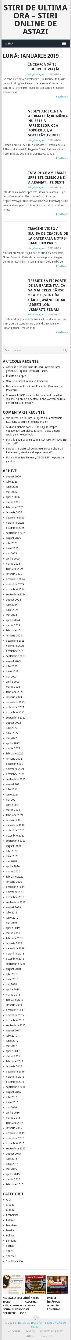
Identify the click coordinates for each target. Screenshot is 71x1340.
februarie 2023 (14, 691)
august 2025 (13, 538)
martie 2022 (13, 748)
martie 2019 (13, 933)
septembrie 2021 (16, 779)
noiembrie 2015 (15, 1138)
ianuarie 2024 (14, 635)
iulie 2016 (11, 1097)
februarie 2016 (14, 1122)
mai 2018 (11, 984)
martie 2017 (13, 1056)
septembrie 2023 (16, 656)
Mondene (11, 1225)
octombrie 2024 (15, 589)
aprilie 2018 (13, 989)
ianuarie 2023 (14, 697)
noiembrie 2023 (15, 645)
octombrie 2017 (15, 1020)
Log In (30, 1331)
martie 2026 (13, 502)
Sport (9, 1250)
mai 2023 (11, 676)
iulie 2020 (11, 850)
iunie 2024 (12, 609)
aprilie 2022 (13, 743)
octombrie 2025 (15, 527)
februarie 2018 (14, 999)
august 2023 (13, 661)
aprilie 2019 (13, 927)
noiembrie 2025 (15, 522)
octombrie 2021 (15, 774)
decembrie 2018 (15, 948)
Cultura (10, 1209)
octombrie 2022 (15, 712)
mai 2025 (11, 553)
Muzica (10, 1230)
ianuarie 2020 (14, 881)
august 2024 (13, 599)
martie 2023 (13, 686)
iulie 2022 (11, 727)
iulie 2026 (11, 481)
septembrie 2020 (16, 840)
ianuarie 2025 (14, 573)
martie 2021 (13, 809)
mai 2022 (11, 738)
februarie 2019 (14, 938)
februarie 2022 (14, 753)
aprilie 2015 (13, 1174)
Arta (8, 1199)
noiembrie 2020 (15, 830)
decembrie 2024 (15, 579)
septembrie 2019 (16, 902)
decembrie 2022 (15, 702)
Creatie (10, 1204)
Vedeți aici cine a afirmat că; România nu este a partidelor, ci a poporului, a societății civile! (48, 123)
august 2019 (13, 907)
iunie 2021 (12, 794)
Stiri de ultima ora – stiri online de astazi (35, 19)
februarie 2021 (14, 815)
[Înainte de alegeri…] (35, 1284)
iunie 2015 (12, 1163)
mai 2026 (11, 491)
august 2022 (13, 722)
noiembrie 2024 (15, 584)
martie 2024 (13, 625)
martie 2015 (13, 1179)
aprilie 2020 (13, 866)
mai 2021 (11, 799)
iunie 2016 (12, 1102)
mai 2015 (11, 1169)
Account (14, 1331)
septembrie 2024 (16, 594)
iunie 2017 (12, 1040)
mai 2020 (11, 861)
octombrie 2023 (15, 650)
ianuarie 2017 (14, 1066)
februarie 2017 (14, 1061)
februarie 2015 (14, 1184)
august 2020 (13, 845)
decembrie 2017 (15, 1010)
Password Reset (51, 1331)
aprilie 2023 (13, 681)
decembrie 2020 (15, 825)
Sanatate (11, 1240)
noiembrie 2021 (15, 768)
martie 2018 (13, 994)
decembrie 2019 (15, 886)
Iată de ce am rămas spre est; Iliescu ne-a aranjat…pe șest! (47, 177)
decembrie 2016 (15, 1071)
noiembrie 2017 (15, 1015)
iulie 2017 (11, 1035)
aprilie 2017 (13, 1051)
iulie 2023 (11, 666)
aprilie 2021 (13, 804)
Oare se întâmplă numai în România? (27, 381)
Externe (10, 1220)
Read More (62, 96)
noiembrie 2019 (15, 892)
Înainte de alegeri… (17, 376)
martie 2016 (13, 1117)
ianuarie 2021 (14, 820)
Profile (29, 1335)
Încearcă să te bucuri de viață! (43, 66)
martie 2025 (13, 563)
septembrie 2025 (16, 532)
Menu (9, 43)
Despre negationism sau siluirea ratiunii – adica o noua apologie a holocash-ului (33, 430)
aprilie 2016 (13, 1112)
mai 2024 (11, 615)
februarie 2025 (14, 568)
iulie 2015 (11, 1158)
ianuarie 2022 (14, 758)
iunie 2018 (12, 979)
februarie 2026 (14, 507)
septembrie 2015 (16, 1148)
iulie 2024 (11, 604)
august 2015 (13, 1153)
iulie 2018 (11, 974)
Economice (12, 1215)
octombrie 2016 (15, 1081)
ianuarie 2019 (14, 943)
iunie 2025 (12, 548)
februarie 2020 (14, 876)
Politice (10, 1235)
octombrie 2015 (15, 1143)
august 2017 (13, 1030)
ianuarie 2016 (14, 1127)
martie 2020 (13, 871)
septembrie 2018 (16, 963)
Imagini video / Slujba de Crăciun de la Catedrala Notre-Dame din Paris (48, 236)
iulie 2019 (11, 912)
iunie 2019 (12, 917)
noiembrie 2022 (15, 707)
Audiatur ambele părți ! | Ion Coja (25, 426)
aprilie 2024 (13, 620)
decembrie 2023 (15, 640)
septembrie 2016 (16, 1086)
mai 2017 (11, 1045)
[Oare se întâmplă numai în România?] (57, 1284)
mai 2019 (11, 922)
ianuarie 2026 (14, 512)
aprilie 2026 (13, 497)
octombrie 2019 (15, 897)
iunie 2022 (12, 733)
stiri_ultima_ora (36, 74)
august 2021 (13, 784)
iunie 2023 (12, 671)
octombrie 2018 (15, 958)
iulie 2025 (11, 543)
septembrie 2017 (16, 1025)
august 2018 (13, 968)
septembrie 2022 (16, 717)
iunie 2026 (12, 486)
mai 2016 (11, 1107)
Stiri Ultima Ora (14, 1261)
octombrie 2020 (15, 835)
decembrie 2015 (15, 1133)
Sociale (10, 1245)
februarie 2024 (14, 630)
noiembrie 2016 (15, 1076)
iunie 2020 (12, 856)
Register (46, 1335)
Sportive (11, 1256)
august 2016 (13, 1092)
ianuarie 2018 (14, 1004)
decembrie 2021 (15, 763)
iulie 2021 (11, 789)
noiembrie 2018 (15, 953)
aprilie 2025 (13, 558)
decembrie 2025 (15, 517)
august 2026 (13, 476)
